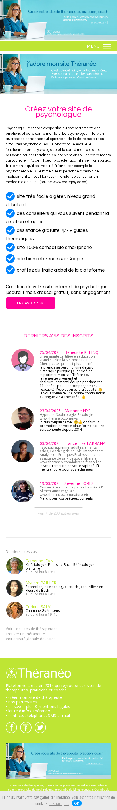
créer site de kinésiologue (72, 789)
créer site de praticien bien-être (66, 785)
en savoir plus (59, 804)
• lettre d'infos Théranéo (28, 711)
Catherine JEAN (39, 560)
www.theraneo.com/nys (59, 418)
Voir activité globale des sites (31, 638)
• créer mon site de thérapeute (34, 697)
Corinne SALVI (38, 606)
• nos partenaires (21, 702)
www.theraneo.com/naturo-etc (64, 494)
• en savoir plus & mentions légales (38, 706)
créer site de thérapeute (26, 785)
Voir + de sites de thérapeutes (32, 628)
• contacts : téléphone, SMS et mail (38, 715)
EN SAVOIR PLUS (31, 303)
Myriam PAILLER (41, 582)
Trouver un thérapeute (25, 633)
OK (76, 803)
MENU (94, 46)
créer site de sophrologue (35, 789)
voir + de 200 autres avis (58, 513)
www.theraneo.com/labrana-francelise (70, 462)
